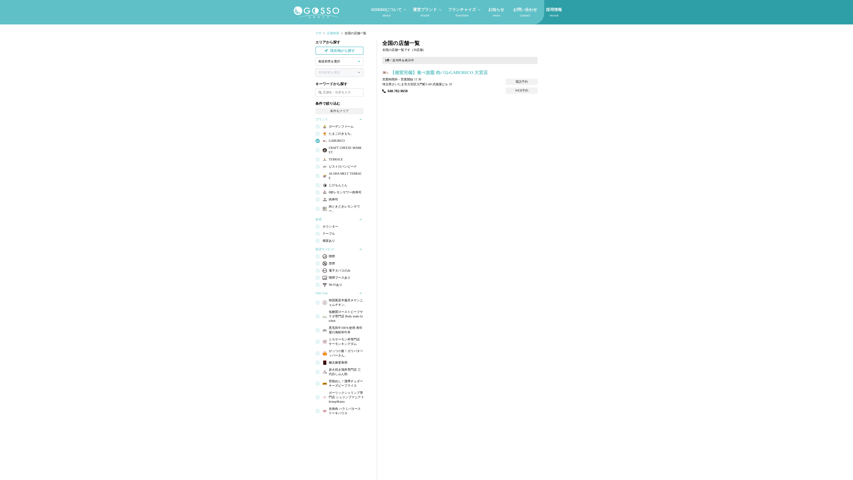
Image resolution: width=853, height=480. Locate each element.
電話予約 (521, 81)
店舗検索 (333, 33)
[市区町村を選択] (339, 72)
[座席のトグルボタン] (360, 219)
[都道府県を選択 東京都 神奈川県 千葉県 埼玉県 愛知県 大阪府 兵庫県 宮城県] (339, 61)
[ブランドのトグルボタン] (360, 119)
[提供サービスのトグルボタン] (360, 249)
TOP (318, 33)
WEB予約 (521, 90)
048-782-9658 (398, 91)
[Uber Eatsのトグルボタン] (360, 293)
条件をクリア (339, 111)
